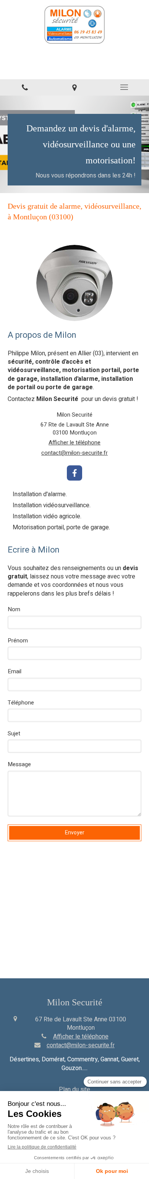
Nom (14, 609)
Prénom (18, 641)
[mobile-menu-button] (124, 87)
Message (19, 764)
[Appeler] (25, 87)
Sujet (14, 734)
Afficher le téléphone (74, 443)
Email (14, 672)
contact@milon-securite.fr (74, 453)
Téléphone (21, 703)
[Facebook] (74, 473)
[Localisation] (74, 87)
